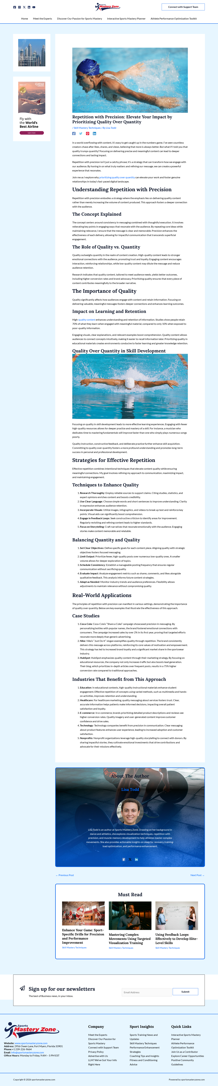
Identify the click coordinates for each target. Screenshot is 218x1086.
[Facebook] (14, 7)
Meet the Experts (97, 1034)
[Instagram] (19, 7)
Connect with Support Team (103, 1047)
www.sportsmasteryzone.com (31, 1043)
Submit (185, 991)
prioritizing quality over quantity (117, 177)
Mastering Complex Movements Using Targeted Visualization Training (130, 939)
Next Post (198, 875)
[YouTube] (33, 7)
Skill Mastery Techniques (87, 127)
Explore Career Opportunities (187, 1055)
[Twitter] (80, 133)
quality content (87, 319)
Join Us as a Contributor (184, 1051)
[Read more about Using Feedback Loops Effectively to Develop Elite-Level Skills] (176, 915)
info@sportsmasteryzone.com (27, 1052)
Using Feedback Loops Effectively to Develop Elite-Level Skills (176, 939)
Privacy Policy (96, 1051)
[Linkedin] (29, 7)
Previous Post (65, 875)
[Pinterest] (87, 133)
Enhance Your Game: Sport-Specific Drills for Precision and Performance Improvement (83, 936)
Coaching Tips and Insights (144, 1055)
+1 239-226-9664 (22, 1049)
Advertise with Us (98, 1055)
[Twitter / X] (24, 7)
